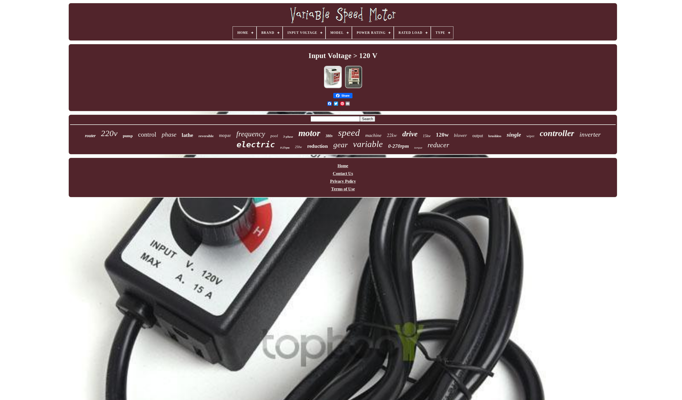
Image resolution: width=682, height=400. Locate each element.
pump (128, 136)
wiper (530, 136)
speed (349, 133)
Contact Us (343, 173)
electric (256, 144)
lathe (187, 135)
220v (109, 133)
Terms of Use (343, 189)
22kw (392, 135)
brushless (494, 136)
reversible (206, 136)
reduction (317, 146)
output (477, 135)
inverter (590, 134)
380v (329, 136)
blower (460, 135)
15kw (427, 136)
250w (298, 147)
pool (274, 136)
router (90, 135)
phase (169, 134)
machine (373, 135)
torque (418, 147)
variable (368, 144)
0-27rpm (285, 147)
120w (442, 135)
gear (340, 144)
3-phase (288, 136)
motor (309, 133)
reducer (438, 145)
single (514, 134)
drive (409, 134)
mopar (225, 135)
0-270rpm (398, 146)
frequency (250, 134)
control (147, 134)
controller (557, 133)
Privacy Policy (343, 181)
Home (343, 166)
